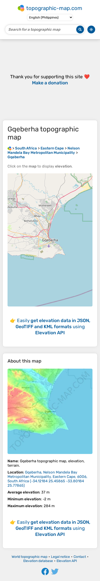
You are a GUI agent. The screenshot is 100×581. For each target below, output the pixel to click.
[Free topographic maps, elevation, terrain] (9, 148)
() (47, 479)
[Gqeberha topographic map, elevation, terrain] (50, 411)
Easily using (53, 326)
